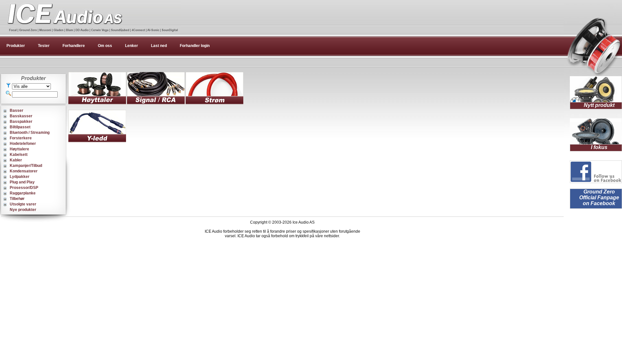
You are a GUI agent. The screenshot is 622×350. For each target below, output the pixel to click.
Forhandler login (195, 45)
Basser (16, 110)
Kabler (16, 160)
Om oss (105, 45)
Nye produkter (23, 209)
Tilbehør (17, 198)
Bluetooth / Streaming (30, 132)
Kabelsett (19, 154)
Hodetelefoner (23, 143)
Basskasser (21, 116)
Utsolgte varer (23, 204)
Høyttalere (19, 149)
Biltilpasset (20, 127)
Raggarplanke (23, 193)
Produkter (15, 45)
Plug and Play (22, 182)
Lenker (131, 45)
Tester (44, 45)
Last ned (159, 45)
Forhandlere (74, 45)
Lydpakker (19, 176)
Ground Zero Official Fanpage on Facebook (599, 197)
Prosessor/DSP (24, 187)
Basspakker (21, 121)
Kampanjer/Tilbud (26, 165)
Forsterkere (21, 138)
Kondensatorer (24, 171)
